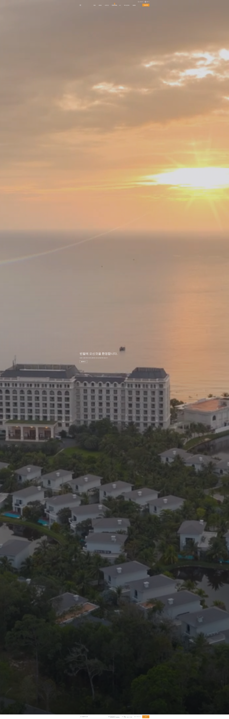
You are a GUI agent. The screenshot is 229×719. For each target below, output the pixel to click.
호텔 (94, 5)
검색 (146, 716)
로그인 (141, 1)
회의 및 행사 (127, 5)
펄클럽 (134, 5)
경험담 (100, 5)
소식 (120, 5)
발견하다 (83, 361)
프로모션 (107, 5)
